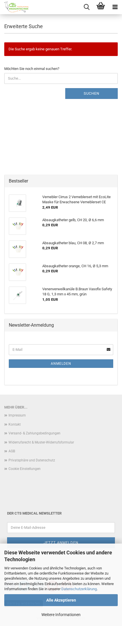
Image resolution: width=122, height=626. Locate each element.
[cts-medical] (14, 7)
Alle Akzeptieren (61, 600)
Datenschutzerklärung (79, 589)
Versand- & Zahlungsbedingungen (34, 433)
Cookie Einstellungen (25, 469)
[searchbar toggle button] (86, 7)
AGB (12, 451)
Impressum (17, 415)
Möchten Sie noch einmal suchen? (31, 69)
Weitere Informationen (61, 614)
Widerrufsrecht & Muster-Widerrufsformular (41, 442)
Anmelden (61, 364)
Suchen (91, 93)
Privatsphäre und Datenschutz (32, 460)
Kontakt (15, 424)
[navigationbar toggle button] (115, 7)
